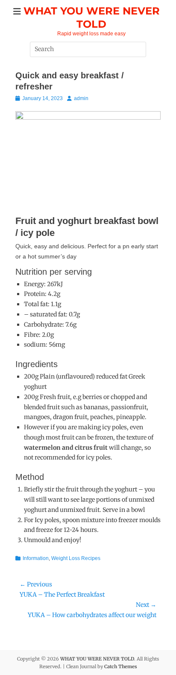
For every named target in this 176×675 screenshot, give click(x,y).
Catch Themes (120, 666)
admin (81, 98)
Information (36, 558)
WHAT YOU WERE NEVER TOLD (97, 659)
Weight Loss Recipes (75, 558)
